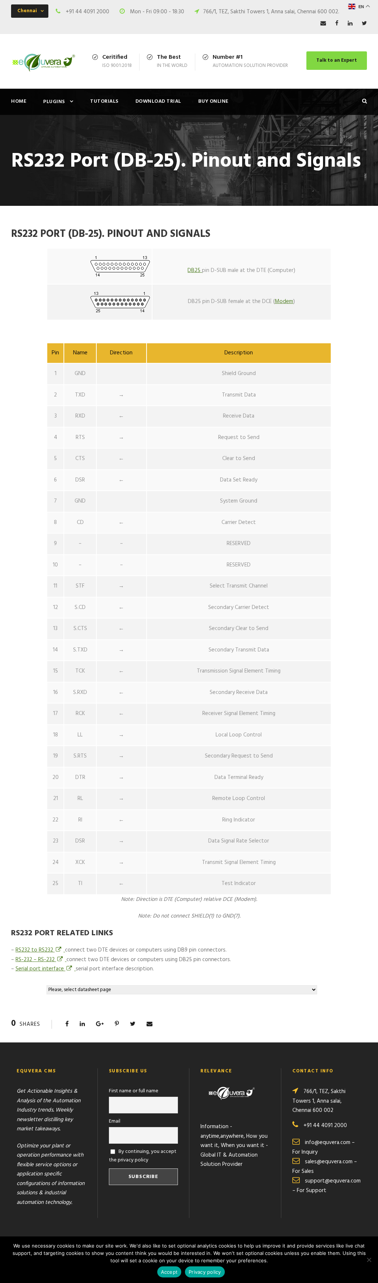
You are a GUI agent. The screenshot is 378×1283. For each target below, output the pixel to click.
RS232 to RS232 (35, 950)
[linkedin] (350, 23)
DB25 (195, 270)
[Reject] (368, 1259)
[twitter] (364, 23)
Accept (169, 1272)
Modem (284, 301)
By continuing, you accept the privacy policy (143, 1155)
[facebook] (337, 23)
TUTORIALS (104, 101)
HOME (18, 101)
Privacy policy (205, 1272)
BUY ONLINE (213, 101)
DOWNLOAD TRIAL (158, 101)
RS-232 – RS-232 (36, 959)
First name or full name (133, 1091)
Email (114, 1121)
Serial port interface (40, 968)
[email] (323, 23)
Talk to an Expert (336, 60)
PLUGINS (54, 102)
